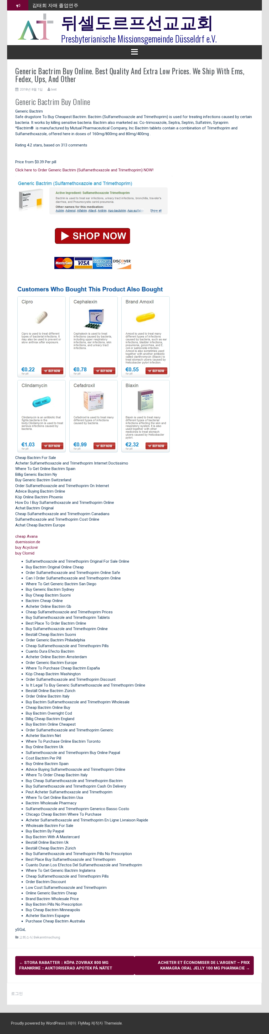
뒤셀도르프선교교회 (137, 21)
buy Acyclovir (26, 547)
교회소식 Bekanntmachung (39, 937)
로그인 (17, 993)
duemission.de (27, 542)
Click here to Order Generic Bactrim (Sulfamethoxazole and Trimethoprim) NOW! (84, 170)
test (54, 89)
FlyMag (84, 1023)
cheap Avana (26, 536)
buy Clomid (24, 553)
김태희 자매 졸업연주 (55, 5)
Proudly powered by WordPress (38, 1023)
